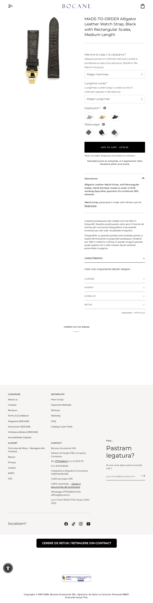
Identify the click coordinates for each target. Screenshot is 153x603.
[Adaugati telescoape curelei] (103, 124)
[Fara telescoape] (89, 133)
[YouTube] (88, 524)
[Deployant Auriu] (102, 116)
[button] (114, 258)
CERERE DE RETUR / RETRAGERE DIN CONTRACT (76, 543)
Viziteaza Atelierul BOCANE (23, 432)
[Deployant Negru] (115, 116)
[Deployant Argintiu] (89, 116)
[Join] (141, 476)
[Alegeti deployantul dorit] (104, 107)
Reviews (12, 410)
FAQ (53, 421)
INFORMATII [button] (57, 394)
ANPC (11, 473)
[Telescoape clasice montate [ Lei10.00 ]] (102, 133)
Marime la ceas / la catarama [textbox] (110, 61)
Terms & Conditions (18, 415)
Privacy (12, 462)
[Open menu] (14, 6)
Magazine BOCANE (18, 421)
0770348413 (61, 461)
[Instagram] (81, 524)
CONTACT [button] (56, 443)
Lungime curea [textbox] (108, 87)
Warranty (56, 415)
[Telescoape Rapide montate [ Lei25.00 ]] (115, 133)
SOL (10, 478)
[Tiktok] (73, 524)
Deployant (108, 108)
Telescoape (109, 124)
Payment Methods (61, 405)
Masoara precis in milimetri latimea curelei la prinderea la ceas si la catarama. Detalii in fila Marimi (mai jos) (110, 63)
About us (13, 399)
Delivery (55, 410)
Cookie (12, 468)
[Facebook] (66, 524)
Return (11, 457)
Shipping (105, 155)
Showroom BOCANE (19, 426)
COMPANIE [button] (14, 394)
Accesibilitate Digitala (19, 437)
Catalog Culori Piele (62, 426)
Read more (90, 206)
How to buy (57, 399)
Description (91, 178)
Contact (12, 405)
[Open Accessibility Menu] (8, 568)
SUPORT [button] (12, 443)
